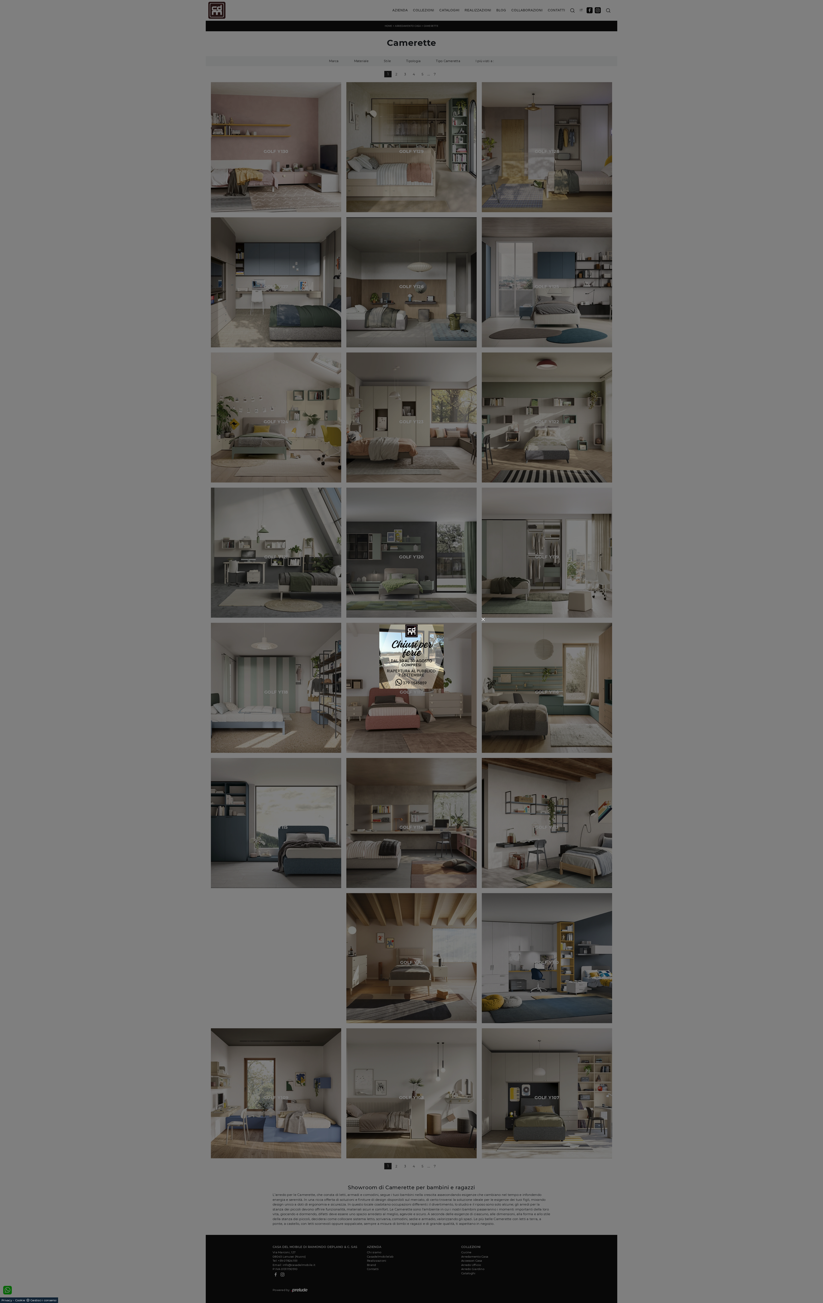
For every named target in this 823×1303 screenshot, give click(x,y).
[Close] (483, 619)
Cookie (20, 1300)
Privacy (7, 1300)
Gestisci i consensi (43, 1300)
